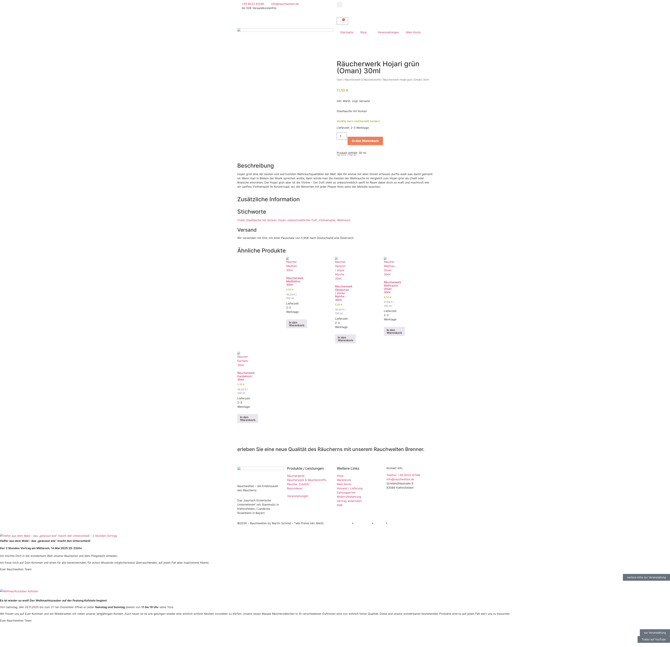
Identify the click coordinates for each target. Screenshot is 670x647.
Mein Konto (413, 32)
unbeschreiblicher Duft (302, 220)
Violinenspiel (327, 220)
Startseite (346, 32)
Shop (363, 32)
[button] (340, 4)
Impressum (344, 523)
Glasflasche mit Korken (261, 220)
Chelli (241, 220)
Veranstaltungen (388, 32)
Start (340, 79)
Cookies (379, 523)
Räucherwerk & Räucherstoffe (363, 79)
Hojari (282, 220)
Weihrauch (344, 220)
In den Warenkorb (365, 141)
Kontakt (393, 523)
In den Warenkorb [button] (296, 324)
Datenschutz (362, 523)
